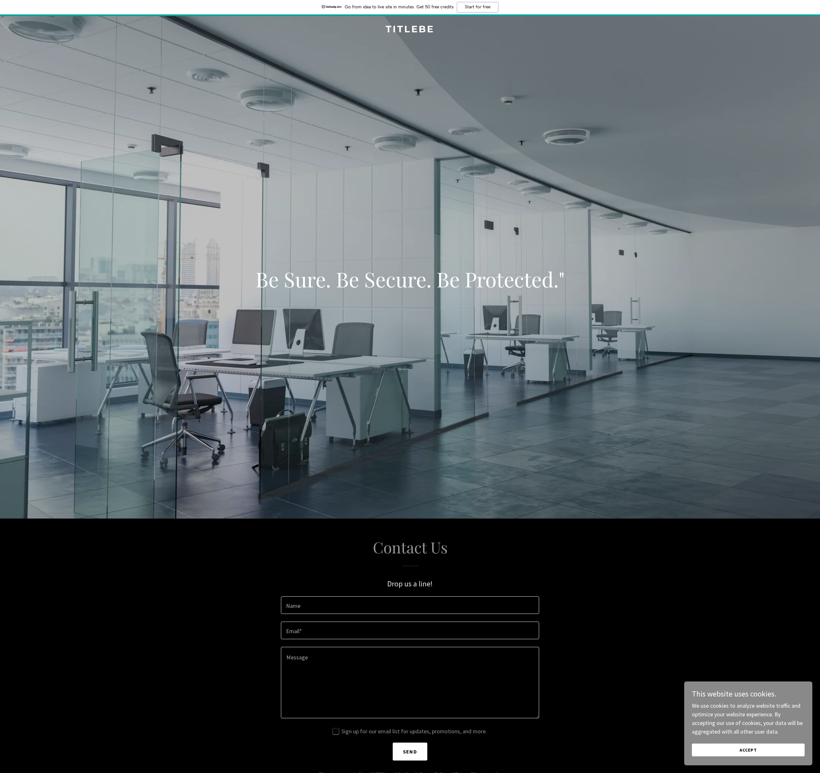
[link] (410, 30)
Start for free (477, 7)
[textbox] (410, 605)
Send (410, 751)
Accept (748, 750)
